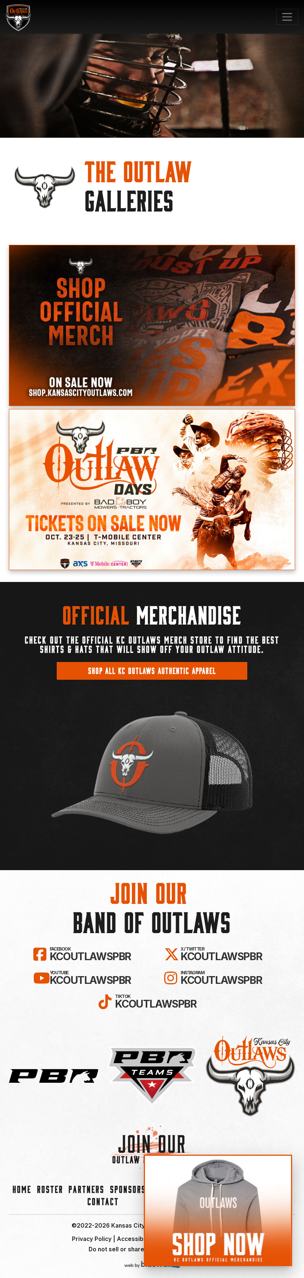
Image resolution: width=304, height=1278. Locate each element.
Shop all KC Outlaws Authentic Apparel (152, 670)
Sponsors (128, 1189)
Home (22, 1189)
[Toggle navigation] (287, 17)
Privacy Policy (92, 1238)
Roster (50, 1189)
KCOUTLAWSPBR (90, 954)
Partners (87, 1189)
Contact (103, 1201)
